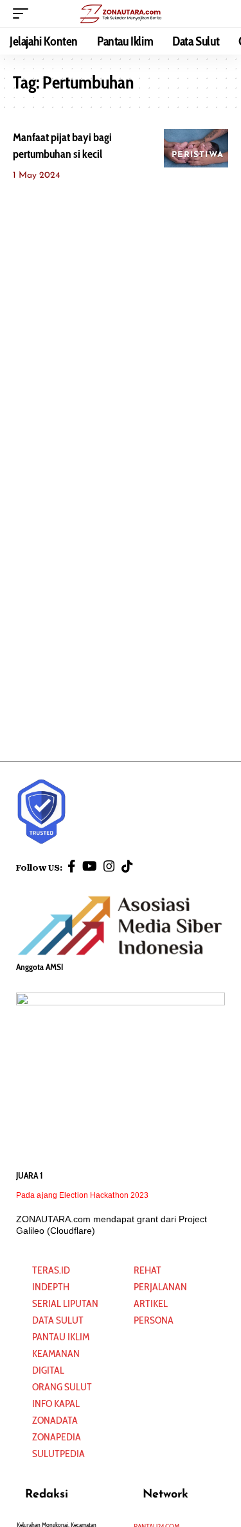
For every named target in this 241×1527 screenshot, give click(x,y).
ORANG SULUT (62, 1387)
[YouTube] (89, 866)
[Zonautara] (121, 13)
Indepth (50, 1287)
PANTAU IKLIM (60, 1337)
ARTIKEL (151, 1303)
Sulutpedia (58, 1453)
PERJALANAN (160, 1287)
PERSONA (154, 1320)
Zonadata (55, 1420)
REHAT (147, 1270)
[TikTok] (127, 866)
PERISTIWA (198, 155)
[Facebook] (71, 866)
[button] (24, 13)
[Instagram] (109, 866)
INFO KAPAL (56, 1403)
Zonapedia (56, 1437)
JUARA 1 (29, 1175)
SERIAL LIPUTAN (65, 1303)
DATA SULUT (58, 1320)
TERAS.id (51, 1270)
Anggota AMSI (39, 967)
